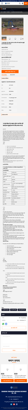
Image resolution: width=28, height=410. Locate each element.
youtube (14, 404)
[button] (22, 38)
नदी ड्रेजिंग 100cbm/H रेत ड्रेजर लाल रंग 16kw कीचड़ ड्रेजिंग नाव (7, 376)
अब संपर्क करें (14, 328)
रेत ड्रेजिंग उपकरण (5, 309)
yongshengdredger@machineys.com (9, 1)
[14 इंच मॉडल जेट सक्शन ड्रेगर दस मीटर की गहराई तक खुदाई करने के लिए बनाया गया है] (12, 26)
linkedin (11, 404)
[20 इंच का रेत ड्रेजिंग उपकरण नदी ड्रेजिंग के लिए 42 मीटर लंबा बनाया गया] (20, 369)
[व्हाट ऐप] (3, 324)
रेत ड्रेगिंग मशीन (13, 309)
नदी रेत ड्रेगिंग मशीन (21, 309)
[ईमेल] (6, 324)
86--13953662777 (23, 1)
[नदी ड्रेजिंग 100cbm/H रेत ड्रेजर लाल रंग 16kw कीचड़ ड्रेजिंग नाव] (7, 369)
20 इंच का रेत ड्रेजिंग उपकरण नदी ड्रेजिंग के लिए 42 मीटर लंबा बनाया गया (20, 376)
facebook (17, 404)
